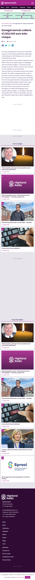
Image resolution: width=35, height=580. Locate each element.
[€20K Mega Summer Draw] (7, 17)
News (2, 7)
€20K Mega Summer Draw (7, 18)
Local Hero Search (8, 15)
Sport (7, 7)
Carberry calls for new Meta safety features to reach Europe (17, 450)
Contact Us (5, 550)
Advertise (5, 547)
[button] (3, 45)
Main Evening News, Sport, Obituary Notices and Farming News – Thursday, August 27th (15, 196)
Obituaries (14, 7)
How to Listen (6, 554)
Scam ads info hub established (11, 248)
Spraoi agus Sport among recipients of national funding (16, 477)
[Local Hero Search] (8, 14)
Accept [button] (27, 577)
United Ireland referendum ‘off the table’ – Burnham (17, 222)
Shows (4, 537)
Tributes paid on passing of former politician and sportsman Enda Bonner (16, 168)
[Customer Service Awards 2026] (24, 14)
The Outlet (32, 18)
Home (3, 23)
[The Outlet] (31, 17)
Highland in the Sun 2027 (21, 18)
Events (29, 7)
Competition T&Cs (8, 557)
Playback (22, 7)
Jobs (3, 544)
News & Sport (9, 23)
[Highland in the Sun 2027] (21, 17)
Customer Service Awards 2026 (23, 15)
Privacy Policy (6, 560)
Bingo (4, 541)
